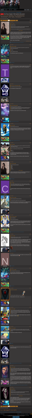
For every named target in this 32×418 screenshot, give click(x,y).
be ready (15, 15)
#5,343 (30, 64)
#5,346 (30, 123)
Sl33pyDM (5, 320)
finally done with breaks (11, 16)
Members (15, 9)
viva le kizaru (9, 17)
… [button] (13, 20)
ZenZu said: (12, 23)
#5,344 (30, 83)
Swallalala (5, 339)
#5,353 (30, 253)
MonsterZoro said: (13, 46)
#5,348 (30, 161)
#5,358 (30, 345)
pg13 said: (12, 182)
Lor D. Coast (5, 136)
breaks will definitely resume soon (20, 15)
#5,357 (30, 326)
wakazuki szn (13, 17)
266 (5, 20)
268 (8, 20)
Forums (2, 9)
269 (10, 20)
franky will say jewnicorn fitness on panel (19, 16)
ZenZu (5, 378)
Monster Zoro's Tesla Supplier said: (15, 85)
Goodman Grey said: (13, 289)
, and (15, 140)
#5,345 (30, 103)
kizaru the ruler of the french (4, 17)
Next (16, 20)
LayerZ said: (12, 144)
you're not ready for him (18, 17)
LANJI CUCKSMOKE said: (14, 105)
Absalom (2, 15)
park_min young (5, 400)
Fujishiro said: (12, 235)
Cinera (5, 116)
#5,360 (30, 387)
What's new (10, 9)
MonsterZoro (5, 96)
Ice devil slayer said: (13, 216)
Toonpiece (5, 77)
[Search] (31, 9)
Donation (6, 9)
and (15, 121)
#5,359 (30, 365)
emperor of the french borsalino (4, 16)
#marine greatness (11, 15)
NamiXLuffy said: (13, 163)
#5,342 (30, 44)
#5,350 (30, 195)
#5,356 (30, 307)
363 (14, 20)
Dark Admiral (5, 208)
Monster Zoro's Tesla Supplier (5, 58)
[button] (7, 9)
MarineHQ (5, 227)
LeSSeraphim (5, 155)
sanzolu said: (12, 125)
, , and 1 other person (17, 42)
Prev (1, 20)
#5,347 (30, 142)
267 (7, 20)
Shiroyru (5, 174)
